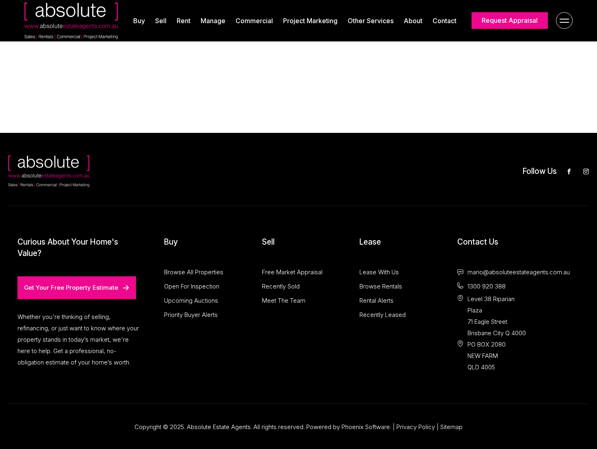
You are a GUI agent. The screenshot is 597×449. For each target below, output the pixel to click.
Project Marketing (310, 21)
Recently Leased (382, 315)
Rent (183, 21)
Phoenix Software (366, 427)
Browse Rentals (380, 286)
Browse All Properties (193, 272)
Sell (161, 21)
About (413, 21)
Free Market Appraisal (292, 272)
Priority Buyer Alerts (191, 315)
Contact (444, 21)
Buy (139, 21)
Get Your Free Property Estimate (71, 287)
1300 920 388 (486, 286)
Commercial (254, 21)
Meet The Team (283, 300)
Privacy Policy (415, 427)
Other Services (371, 21)
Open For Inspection (191, 286)
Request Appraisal (510, 20)
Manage (213, 21)
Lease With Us (379, 272)
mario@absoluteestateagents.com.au (518, 272)
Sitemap (451, 427)
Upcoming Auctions (191, 300)
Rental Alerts (376, 300)
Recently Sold (281, 286)
